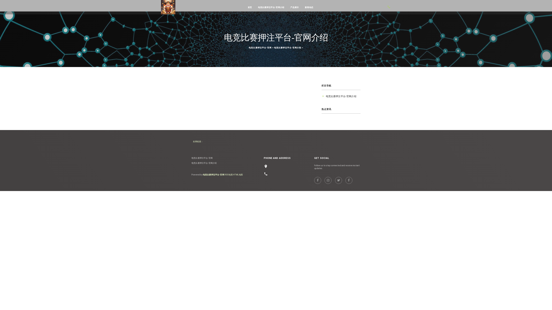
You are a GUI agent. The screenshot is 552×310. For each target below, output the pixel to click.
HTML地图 (238, 175)
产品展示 (294, 7)
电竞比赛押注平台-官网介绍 (271, 7)
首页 (250, 7)
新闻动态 (309, 7)
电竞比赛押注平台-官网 (260, 48)
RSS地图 (229, 175)
